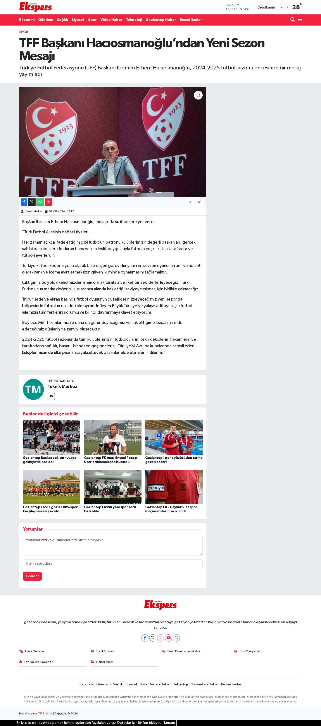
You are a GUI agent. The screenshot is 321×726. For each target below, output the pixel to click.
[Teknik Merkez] (33, 389)
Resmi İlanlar (191, 20)
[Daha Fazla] (48, 202)
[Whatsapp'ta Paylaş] (40, 202)
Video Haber (111, 20)
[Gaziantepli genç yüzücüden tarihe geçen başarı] (174, 437)
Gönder (32, 576)
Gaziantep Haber (161, 20)
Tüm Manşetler (250, 651)
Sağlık (62, 20)
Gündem (45, 20)
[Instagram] (160, 638)
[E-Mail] (51, 396)
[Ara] (293, 20)
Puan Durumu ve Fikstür (183, 651)
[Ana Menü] (299, 20)
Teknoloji (134, 20)
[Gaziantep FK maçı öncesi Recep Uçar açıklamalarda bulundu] (113, 437)
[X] (152, 638)
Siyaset (78, 20)
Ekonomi (27, 20)
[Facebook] (144, 638)
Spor (92, 20)
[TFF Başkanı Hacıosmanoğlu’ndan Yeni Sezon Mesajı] (112, 142)
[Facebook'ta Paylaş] (24, 202)
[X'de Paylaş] (32, 202)
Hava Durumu (34, 651)
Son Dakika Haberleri (38, 662)
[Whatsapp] (176, 638)
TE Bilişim (45, 713)
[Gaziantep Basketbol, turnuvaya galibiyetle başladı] (51, 437)
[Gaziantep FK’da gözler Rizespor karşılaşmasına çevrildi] (51, 487)
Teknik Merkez (34, 211)
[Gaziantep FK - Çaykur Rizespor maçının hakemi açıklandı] (174, 487)
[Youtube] (168, 638)
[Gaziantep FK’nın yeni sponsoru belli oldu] (113, 487)
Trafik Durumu (105, 651)
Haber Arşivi (105, 662)
